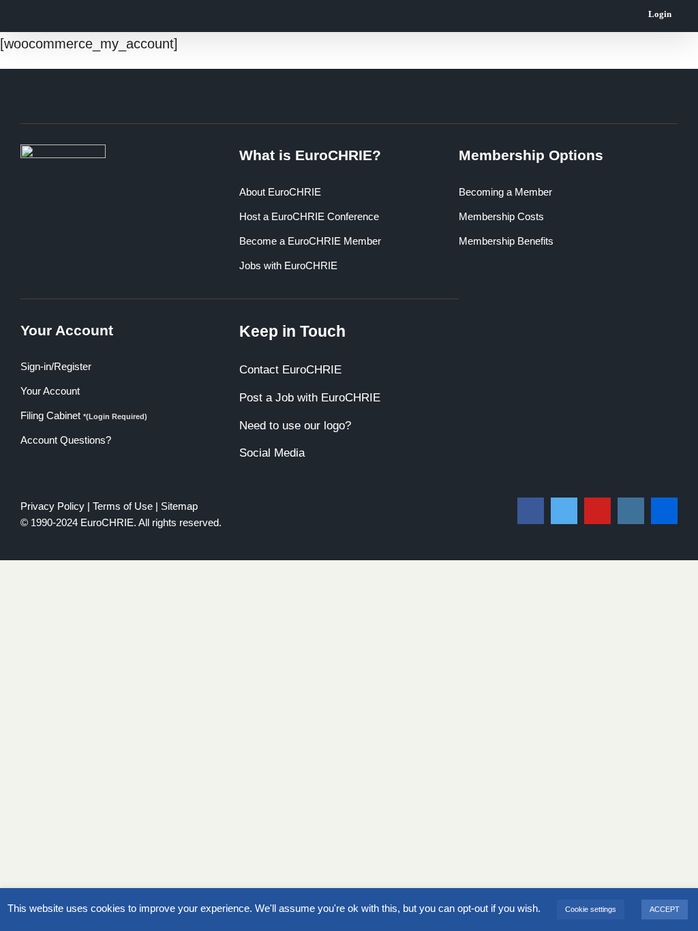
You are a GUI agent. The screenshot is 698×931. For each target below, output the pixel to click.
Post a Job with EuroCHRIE (309, 397)
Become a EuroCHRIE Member (310, 241)
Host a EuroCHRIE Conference (309, 216)
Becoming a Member (505, 192)
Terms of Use (123, 506)
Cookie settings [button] (590, 909)
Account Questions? (65, 440)
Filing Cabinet (83, 415)
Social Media (272, 452)
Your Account (50, 391)
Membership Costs (501, 216)
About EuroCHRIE (280, 192)
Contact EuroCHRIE (290, 369)
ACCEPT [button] (665, 909)
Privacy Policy (52, 506)
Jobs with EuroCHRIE (288, 265)
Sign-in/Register (55, 366)
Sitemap (179, 506)
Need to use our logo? (295, 425)
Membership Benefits (506, 241)
